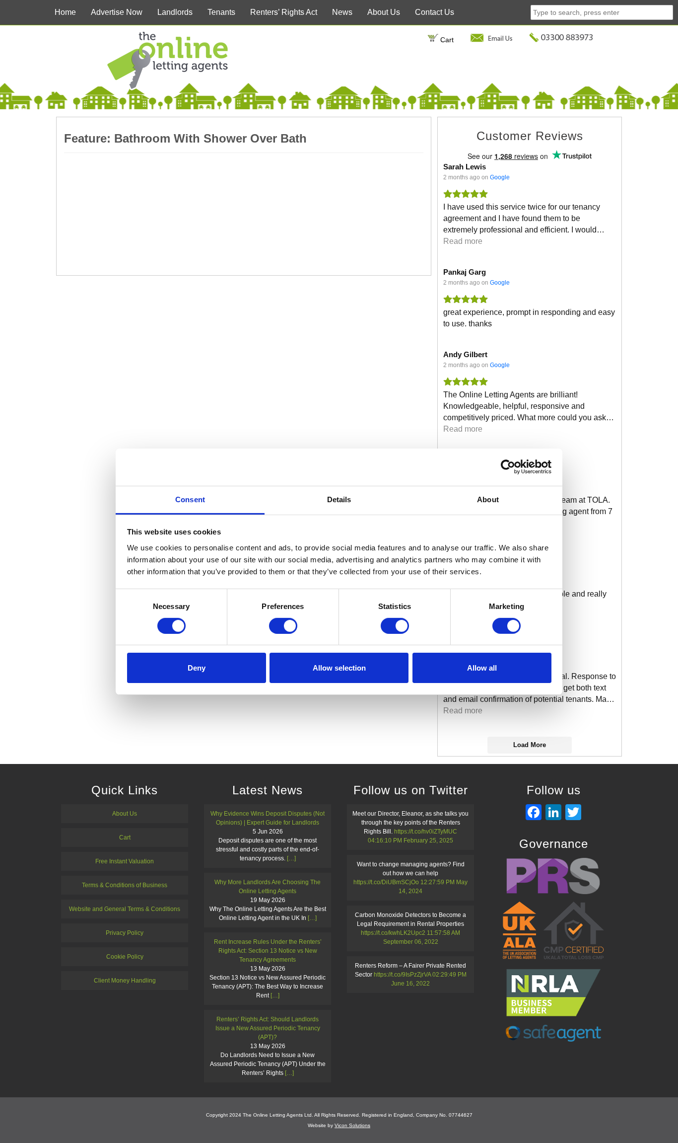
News (342, 12)
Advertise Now (116, 12)
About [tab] (488, 499)
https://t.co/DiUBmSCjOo (386, 882)
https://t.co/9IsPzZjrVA (402, 974)
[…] (291, 858)
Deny (196, 668)
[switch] (283, 626)
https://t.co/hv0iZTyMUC (425, 831)
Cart (446, 40)
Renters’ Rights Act (283, 12)
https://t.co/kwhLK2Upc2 (393, 932)
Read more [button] (462, 241)
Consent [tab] (190, 499)
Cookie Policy (124, 956)
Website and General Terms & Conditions (124, 909)
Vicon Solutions (352, 1125)
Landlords (175, 12)
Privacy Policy (124, 932)
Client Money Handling (125, 980)
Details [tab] (339, 499)
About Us (383, 12)
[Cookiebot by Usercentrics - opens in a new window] (508, 466)
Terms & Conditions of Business (124, 885)
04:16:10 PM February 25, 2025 (410, 840)
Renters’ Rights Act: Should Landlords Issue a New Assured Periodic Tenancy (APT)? (267, 1028)
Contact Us (434, 12)
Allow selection (339, 668)
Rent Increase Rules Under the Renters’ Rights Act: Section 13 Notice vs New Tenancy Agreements (268, 950)
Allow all (482, 668)
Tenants (221, 12)
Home (65, 12)
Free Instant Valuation (124, 861)
